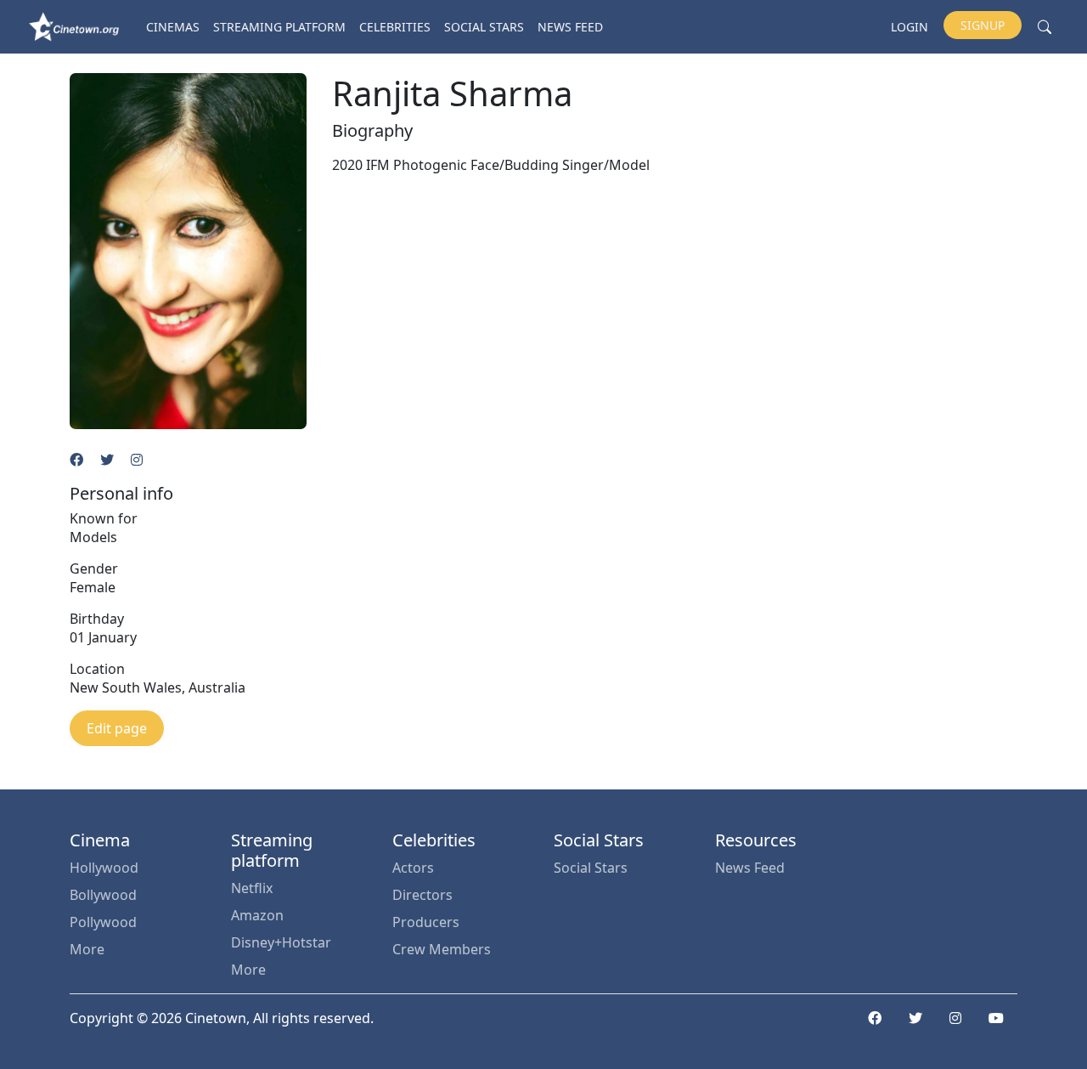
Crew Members (441, 949)
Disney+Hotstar (281, 942)
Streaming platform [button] (279, 27)
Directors (422, 894)
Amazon (257, 915)
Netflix (252, 888)
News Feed (570, 27)
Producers (425, 922)
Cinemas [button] (173, 27)
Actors (413, 867)
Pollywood (103, 922)
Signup (982, 25)
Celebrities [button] (395, 27)
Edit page (117, 728)
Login (909, 27)
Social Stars (484, 27)
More (87, 949)
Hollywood (104, 867)
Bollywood (103, 894)
